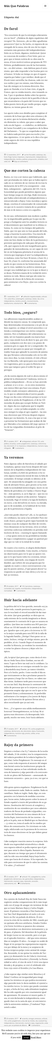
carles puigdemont (23, 444)
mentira (19, 159)
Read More (36, 1037)
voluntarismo (18, 303)
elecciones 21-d (12, 446)
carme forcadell (29, 155)
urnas (38, 733)
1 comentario (19, 448)
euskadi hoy (42, 1021)
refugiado (7, 448)
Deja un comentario (21, 161)
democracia (16, 731)
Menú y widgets (45, 8)
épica (34, 731)
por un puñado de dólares (18, 1025)
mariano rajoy (43, 446)
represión (27, 881)
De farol (11, 28)
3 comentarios (11, 736)
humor (14, 157)
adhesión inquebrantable (32, 296)
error (42, 299)
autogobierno (36, 877)
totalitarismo (8, 303)
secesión (35, 881)
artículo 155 (36, 441)
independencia (41, 157)
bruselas (13, 444)
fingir (9, 157)
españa (17, 588)
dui (45, 155)
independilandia (9, 159)
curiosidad (7, 588)
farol (5, 157)
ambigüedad (26, 441)
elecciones (27, 731)
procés (23, 301)
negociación (39, 1023)
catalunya (39, 155)
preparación (32, 159)
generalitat (29, 879)
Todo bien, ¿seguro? (20, 312)
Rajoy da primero (18, 745)
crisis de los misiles (28, 1021)
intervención (8, 881)
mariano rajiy (19, 733)
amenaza (38, 1018)
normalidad (8, 591)
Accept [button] (26, 1037)
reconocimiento (32, 301)
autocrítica (11, 299)
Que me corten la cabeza (24, 170)
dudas (34, 299)
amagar (31, 1018)
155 (23, 586)
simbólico (41, 159)
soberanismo (8, 883)
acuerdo (25, 1018)
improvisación (30, 157)
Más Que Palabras (16, 6)
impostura (21, 157)
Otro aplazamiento (20, 892)
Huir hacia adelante (20, 600)
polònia (25, 159)
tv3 (9, 161)
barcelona (28, 586)
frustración (40, 731)
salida (33, 733)
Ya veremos (13, 457)
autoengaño (20, 299)
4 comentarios (32, 303)
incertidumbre (26, 588)
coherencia (42, 444)
